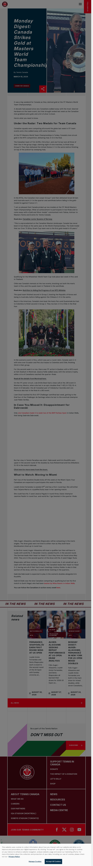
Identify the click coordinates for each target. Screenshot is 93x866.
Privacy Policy (14, 857)
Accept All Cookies (53, 861)
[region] (45, 855)
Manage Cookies (35, 861)
